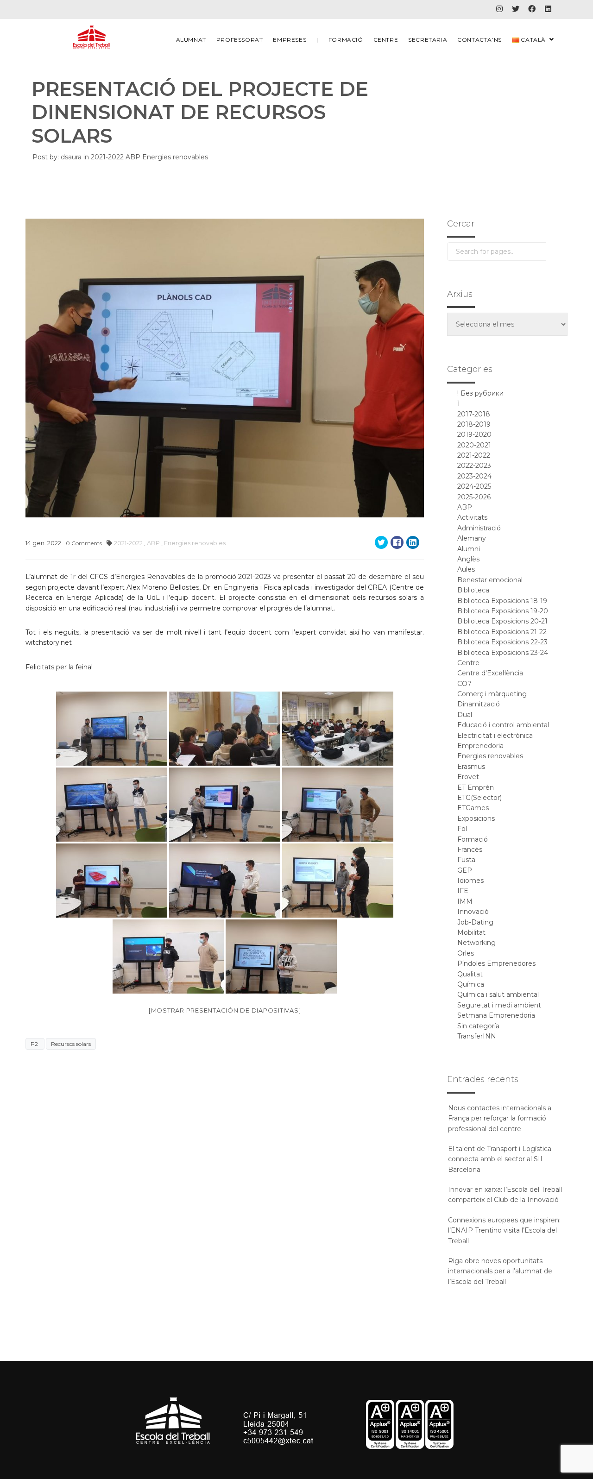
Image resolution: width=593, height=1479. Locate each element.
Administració (479, 528)
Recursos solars (71, 1043)
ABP (134, 157)
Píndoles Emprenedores (496, 963)
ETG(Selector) (479, 797)
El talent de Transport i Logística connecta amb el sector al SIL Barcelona (499, 1159)
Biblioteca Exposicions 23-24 (502, 652)
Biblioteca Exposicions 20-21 (502, 621)
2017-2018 (473, 414)
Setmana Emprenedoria (496, 1015)
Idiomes (470, 880)
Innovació (473, 911)
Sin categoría (478, 1026)
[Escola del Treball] (91, 37)
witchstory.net (48, 642)
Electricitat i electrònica (495, 735)
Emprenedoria (480, 746)
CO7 (464, 684)
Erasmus (471, 766)
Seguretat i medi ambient (499, 1005)
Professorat (239, 39)
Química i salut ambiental (498, 994)
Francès (469, 849)
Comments (84, 543)
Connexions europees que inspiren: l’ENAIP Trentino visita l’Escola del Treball (504, 1230)
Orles (465, 953)
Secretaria (427, 39)
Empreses (289, 39)
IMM (465, 901)
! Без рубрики (480, 393)
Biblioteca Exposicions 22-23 (502, 642)
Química (470, 984)
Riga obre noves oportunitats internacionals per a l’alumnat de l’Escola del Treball (500, 1271)
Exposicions (476, 818)
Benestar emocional (490, 580)
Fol (462, 828)
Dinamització (478, 704)
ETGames (473, 808)
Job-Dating (475, 922)
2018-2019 (474, 424)
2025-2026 (474, 497)
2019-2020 (474, 434)
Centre (385, 39)
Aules (466, 569)
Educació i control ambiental (503, 725)
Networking (476, 942)
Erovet (468, 777)
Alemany (471, 538)
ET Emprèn (475, 787)
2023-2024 (474, 476)
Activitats (472, 517)
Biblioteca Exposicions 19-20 (502, 611)
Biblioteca (473, 590)
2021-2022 (108, 157)
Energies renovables (175, 157)
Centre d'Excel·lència (490, 673)
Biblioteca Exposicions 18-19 (502, 601)
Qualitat (470, 974)
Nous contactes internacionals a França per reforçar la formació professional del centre (499, 1118)
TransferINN (476, 1036)
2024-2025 (474, 486)
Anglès (468, 559)
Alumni (468, 549)
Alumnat (191, 39)
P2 (35, 1043)
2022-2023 (474, 465)
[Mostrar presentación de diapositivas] (225, 1010)
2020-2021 (474, 445)
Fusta (466, 860)
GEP (464, 870)
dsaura (71, 157)
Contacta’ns (479, 39)
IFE (462, 891)
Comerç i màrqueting (492, 694)
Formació (345, 39)
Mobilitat (471, 932)
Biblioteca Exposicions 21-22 (502, 632)
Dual (464, 715)
